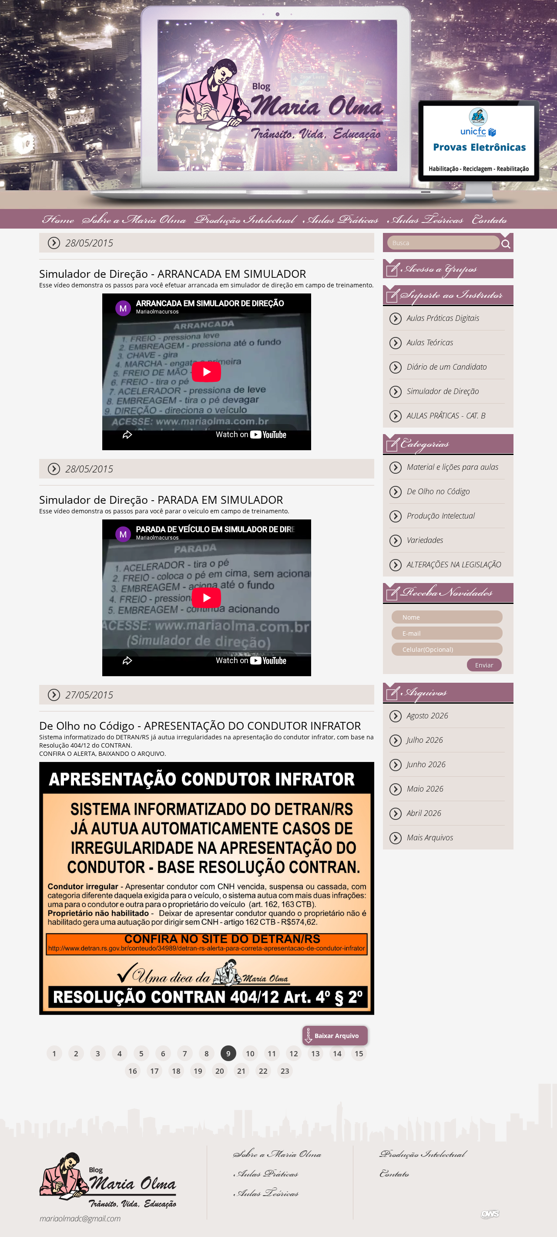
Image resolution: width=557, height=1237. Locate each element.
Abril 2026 (424, 813)
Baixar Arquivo (337, 1035)
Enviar (484, 665)
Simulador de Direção (443, 391)
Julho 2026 (425, 740)
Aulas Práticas (340, 221)
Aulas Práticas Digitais (443, 318)
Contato (489, 221)
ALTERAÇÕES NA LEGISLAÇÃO (454, 564)
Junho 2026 (426, 764)
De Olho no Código (438, 491)
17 (154, 1071)
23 (285, 1071)
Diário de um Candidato (447, 366)
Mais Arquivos (430, 837)
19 (198, 1071)
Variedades (425, 540)
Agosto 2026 (427, 715)
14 (337, 1053)
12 (293, 1053)
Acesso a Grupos (438, 269)
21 (241, 1071)
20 (219, 1071)
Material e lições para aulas (452, 467)
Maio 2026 (425, 788)
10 (250, 1053)
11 (272, 1053)
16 (132, 1071)
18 (176, 1071)
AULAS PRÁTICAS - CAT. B (446, 415)
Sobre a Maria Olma (134, 221)
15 (359, 1053)
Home (58, 221)
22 (263, 1071)
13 (315, 1053)
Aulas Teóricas (425, 221)
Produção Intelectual (244, 221)
